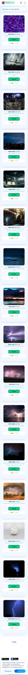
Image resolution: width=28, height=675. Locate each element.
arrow (19, 543)
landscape (21, 346)
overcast (21, 387)
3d (5, 543)
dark (12, 74)
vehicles (5, 74)
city (16, 153)
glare (23, 425)
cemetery (14, 113)
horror (10, 229)
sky (23, 386)
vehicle (23, 74)
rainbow (23, 503)
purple (6, 36)
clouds (18, 268)
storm (19, 74)
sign (12, 543)
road (16, 348)
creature (22, 229)
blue (17, 36)
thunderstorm (9, 268)
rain (4, 191)
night (23, 113)
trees (15, 581)
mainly (13, 387)
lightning (21, 36)
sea (8, 425)
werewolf (17, 229)
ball (22, 543)
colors (14, 36)
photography (7, 346)
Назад (14, 642)
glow (10, 620)
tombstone (15, 115)
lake (13, 308)
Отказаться (8, 671)
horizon (9, 387)
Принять (20, 671)
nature (20, 308)
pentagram (22, 191)
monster (6, 229)
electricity (9, 230)
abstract (10, 36)
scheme (9, 543)
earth (4, 308)
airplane (14, 75)
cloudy (17, 387)
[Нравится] (9, 43)
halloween (14, 230)
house (9, 191)
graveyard (6, 113)
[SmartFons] (8, 2)
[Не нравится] (15, 43)
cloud (9, 74)
